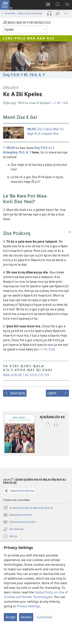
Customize (44, 617)
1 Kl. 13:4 (61, 103)
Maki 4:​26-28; (12, 375)
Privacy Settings (28, 606)
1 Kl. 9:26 (48, 349)
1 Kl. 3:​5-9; (29, 375)
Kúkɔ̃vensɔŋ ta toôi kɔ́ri (19, 522)
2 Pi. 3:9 (43, 375)
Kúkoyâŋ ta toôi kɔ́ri (17, 515)
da (43, 148)
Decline (26, 617)
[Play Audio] (49, 13)
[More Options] (66, 13)
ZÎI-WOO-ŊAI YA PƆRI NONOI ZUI (26, 22)
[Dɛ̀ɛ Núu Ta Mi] (57, 13)
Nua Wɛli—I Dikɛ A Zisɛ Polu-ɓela (23, 13)
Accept (10, 617)
